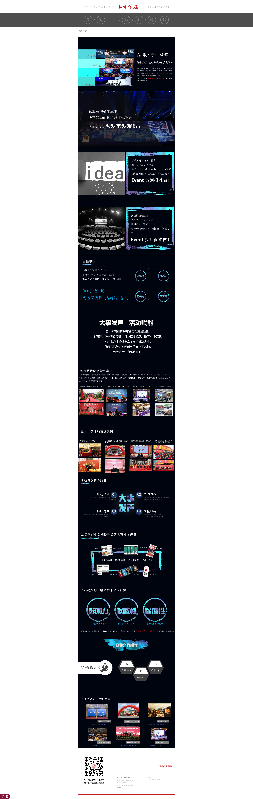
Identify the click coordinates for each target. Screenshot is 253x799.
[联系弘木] (164, 20)
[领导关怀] (113, 20)
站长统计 (119, 787)
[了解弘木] (88, 20)
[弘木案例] (139, 20)
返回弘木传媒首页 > (166, 766)
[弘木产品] (126, 20)
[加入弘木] (152, 20)
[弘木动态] (101, 20)
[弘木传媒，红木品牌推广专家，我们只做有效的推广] (126, 6)
